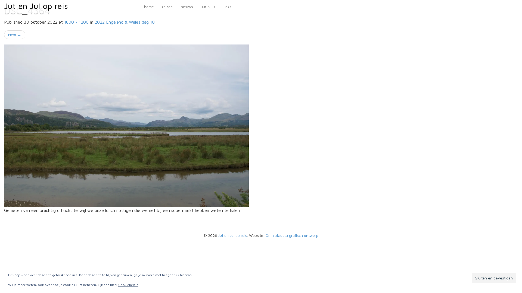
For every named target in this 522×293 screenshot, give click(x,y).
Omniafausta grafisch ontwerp (292, 235)
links (227, 6)
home (149, 6)
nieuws (187, 6)
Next (14, 34)
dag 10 (125, 22)
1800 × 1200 (76, 22)
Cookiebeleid (128, 285)
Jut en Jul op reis (36, 6)
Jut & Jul (208, 6)
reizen (167, 6)
